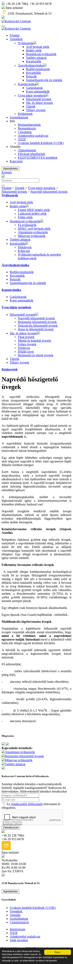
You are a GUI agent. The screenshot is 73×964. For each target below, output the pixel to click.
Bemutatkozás (27, 128)
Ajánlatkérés (10, 168)
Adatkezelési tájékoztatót (27, 804)
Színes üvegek (27, 344)
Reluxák (31, 76)
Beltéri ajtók (34, 50)
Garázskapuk (34, 87)
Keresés (7, 172)
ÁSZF (22, 139)
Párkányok (25, 247)
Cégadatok (25, 132)
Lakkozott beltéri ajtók (32, 213)
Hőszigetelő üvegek (38, 99)
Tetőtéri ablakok (36, 57)
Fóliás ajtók (25, 217)
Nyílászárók (25, 43)
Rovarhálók (33, 72)
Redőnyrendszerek (38, 69)
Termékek (16, 39)
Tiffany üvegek (35, 110)
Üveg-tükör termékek (31, 95)
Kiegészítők (33, 61)
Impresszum (17, 929)
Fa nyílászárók (27, 225)
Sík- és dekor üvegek (39, 102)
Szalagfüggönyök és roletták (44, 80)
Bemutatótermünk (29, 124)
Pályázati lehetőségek (31, 154)
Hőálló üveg (26, 351)
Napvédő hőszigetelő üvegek (49, 191)
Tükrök (30, 106)
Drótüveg (24, 348)
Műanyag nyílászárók (31, 236)
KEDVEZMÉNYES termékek (37, 157)
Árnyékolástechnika (30, 65)
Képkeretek (25, 113)
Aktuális (15, 915)
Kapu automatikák (37, 91)
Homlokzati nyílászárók (41, 54)
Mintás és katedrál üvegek (34, 340)
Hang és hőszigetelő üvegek (36, 329)
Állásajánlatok (27, 150)
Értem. (58, 952)
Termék (20, 188)
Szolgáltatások (19, 117)
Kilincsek (24, 251)
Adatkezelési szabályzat (33, 135)
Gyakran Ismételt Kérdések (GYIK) (41, 143)
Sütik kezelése (19, 940)
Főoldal (14, 35)
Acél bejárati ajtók (37, 46)
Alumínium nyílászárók (33, 232)
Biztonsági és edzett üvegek (35, 355)
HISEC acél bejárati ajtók (34, 228)
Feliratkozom (10, 827)
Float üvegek (26, 337)
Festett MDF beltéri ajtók (34, 210)
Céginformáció (19, 922)
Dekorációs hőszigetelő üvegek (38, 325)
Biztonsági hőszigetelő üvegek (37, 322)
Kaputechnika (27, 84)
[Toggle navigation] (3, 26)
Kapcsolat (16, 161)
